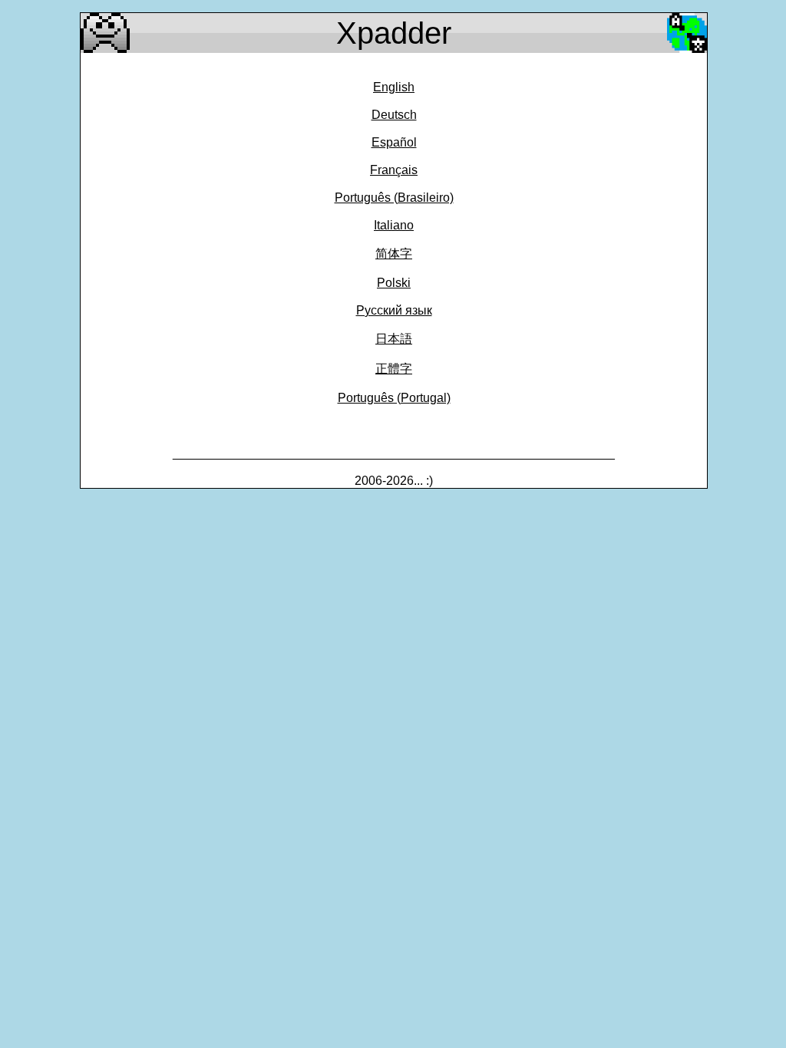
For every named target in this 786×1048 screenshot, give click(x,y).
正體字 (393, 368)
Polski (394, 282)
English (393, 87)
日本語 (393, 338)
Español (394, 142)
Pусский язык (394, 310)
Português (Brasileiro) (394, 197)
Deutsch (394, 114)
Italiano (394, 225)
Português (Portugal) (394, 397)
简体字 (393, 253)
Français (394, 169)
